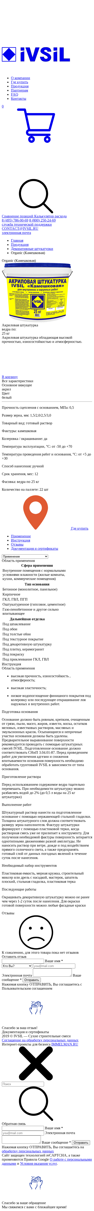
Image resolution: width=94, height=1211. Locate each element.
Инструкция (20, 540)
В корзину (10, 377)
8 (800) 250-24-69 (29, 222)
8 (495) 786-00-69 (15, 220)
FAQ (14, 94)
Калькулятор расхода (50, 216)
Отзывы (17, 544)
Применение (21, 536)
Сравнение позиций (18, 216)
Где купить (19, 82)
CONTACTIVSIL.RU (20, 231)
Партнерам (19, 90)
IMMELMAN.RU (64, 1044)
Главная (17, 240)
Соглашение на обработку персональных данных (40, 1040)
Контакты (18, 98)
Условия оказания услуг (38, 1163)
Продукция (20, 86)
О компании (20, 78)
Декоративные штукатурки (32, 249)
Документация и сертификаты (34, 548)
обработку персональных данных (28, 1151)
